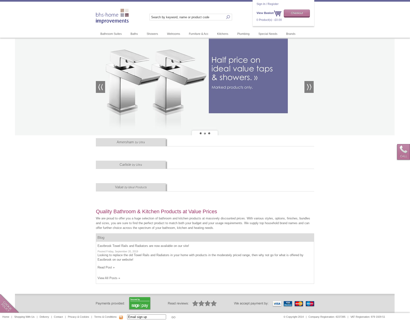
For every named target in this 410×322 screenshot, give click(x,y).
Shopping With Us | (25, 316)
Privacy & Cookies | (80, 316)
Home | (7, 316)
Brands (290, 34)
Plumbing (243, 34)
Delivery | (46, 316)
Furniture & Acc (198, 34)
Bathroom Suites (111, 34)
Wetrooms (173, 34)
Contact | (60, 316)
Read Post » (106, 267)
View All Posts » (109, 278)
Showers (152, 34)
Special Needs (267, 34)
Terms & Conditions (105, 316)
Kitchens (222, 34)
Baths (134, 34)
